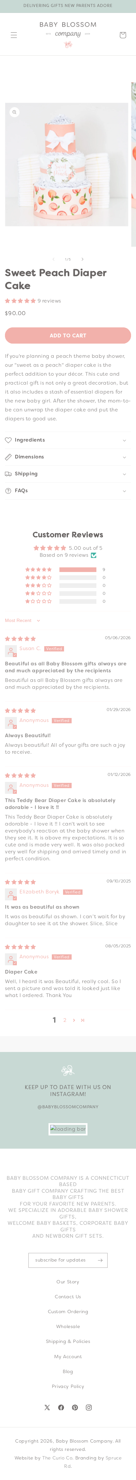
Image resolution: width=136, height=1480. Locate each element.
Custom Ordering (68, 1311)
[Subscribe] (100, 1260)
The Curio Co (57, 1458)
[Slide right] (82, 259)
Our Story (67, 1282)
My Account (68, 1357)
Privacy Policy (68, 1386)
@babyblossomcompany (68, 1107)
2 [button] (65, 1020)
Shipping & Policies (68, 1341)
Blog (68, 1371)
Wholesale (68, 1326)
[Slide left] (53, 259)
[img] (20, 639)
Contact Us (68, 1297)
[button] (14, 35)
